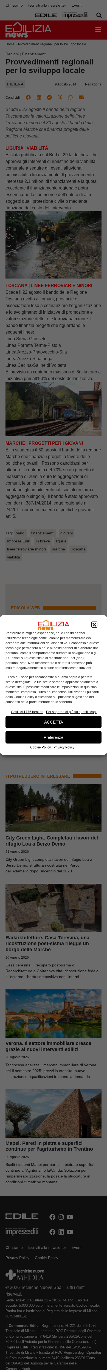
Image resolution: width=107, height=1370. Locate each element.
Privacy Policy (64, 747)
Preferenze (53, 737)
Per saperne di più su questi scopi (71, 712)
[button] (94, 625)
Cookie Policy (40, 747)
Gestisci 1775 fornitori (27, 712)
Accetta (53, 722)
